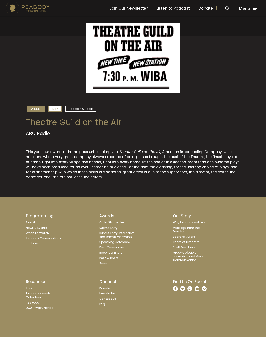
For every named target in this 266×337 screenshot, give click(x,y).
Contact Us (107, 299)
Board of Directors (186, 242)
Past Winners (108, 258)
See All (30, 222)
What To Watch (37, 233)
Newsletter (107, 293)
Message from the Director (186, 229)
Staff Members (184, 247)
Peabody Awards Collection (38, 295)
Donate (205, 8)
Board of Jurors (184, 237)
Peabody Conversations (43, 238)
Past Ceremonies (112, 247)
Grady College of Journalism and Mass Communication (188, 256)
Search (104, 263)
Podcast (32, 243)
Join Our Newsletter (128, 8)
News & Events (36, 228)
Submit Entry (108, 228)
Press (30, 288)
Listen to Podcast (173, 8)
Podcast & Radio (81, 109)
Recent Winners (110, 253)
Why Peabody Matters (189, 222)
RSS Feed (32, 302)
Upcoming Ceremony (114, 242)
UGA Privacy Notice (39, 308)
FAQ (102, 304)
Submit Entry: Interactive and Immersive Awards (117, 235)
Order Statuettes (112, 222)
